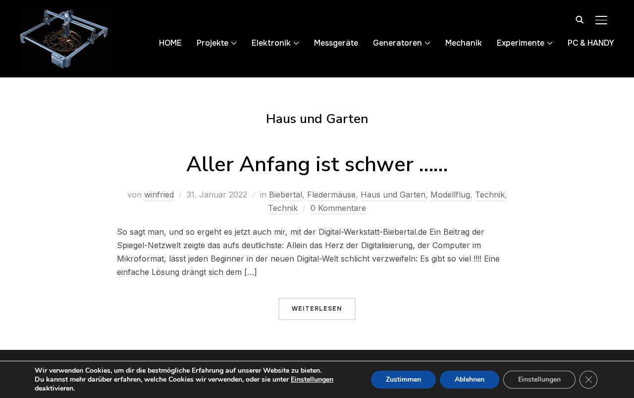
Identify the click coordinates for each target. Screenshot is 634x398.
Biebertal (285, 194)
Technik (490, 194)
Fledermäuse (331, 194)
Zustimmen (403, 379)
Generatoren (397, 43)
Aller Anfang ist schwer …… (317, 164)
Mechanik (463, 43)
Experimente (520, 43)
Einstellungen (312, 379)
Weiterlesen (317, 309)
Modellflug (450, 194)
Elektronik (271, 43)
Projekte (212, 43)
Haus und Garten (393, 194)
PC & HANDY (591, 43)
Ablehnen (469, 379)
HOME (170, 43)
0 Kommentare (338, 208)
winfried (159, 194)
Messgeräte (336, 43)
